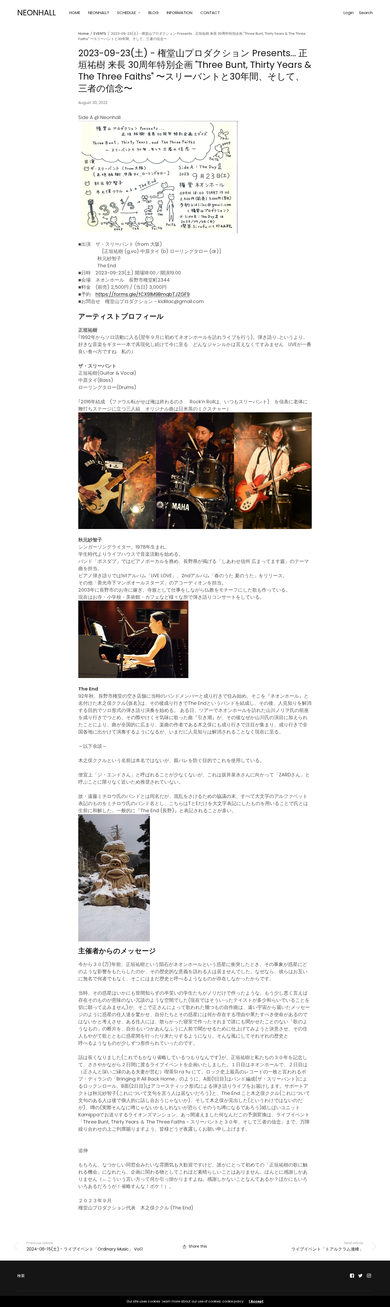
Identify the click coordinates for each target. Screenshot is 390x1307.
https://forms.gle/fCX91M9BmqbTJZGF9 (143, 294)
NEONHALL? (98, 12)
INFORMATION (179, 12)
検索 (21, 1275)
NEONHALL (36, 12)
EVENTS (100, 33)
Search (366, 12)
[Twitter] (360, 1275)
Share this (198, 1246)
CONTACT (210, 12)
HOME (74, 12)
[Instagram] (369, 1275)
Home (83, 33)
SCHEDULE (126, 12)
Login (349, 12)
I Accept (256, 1301)
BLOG (153, 12)
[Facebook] (352, 1275)
